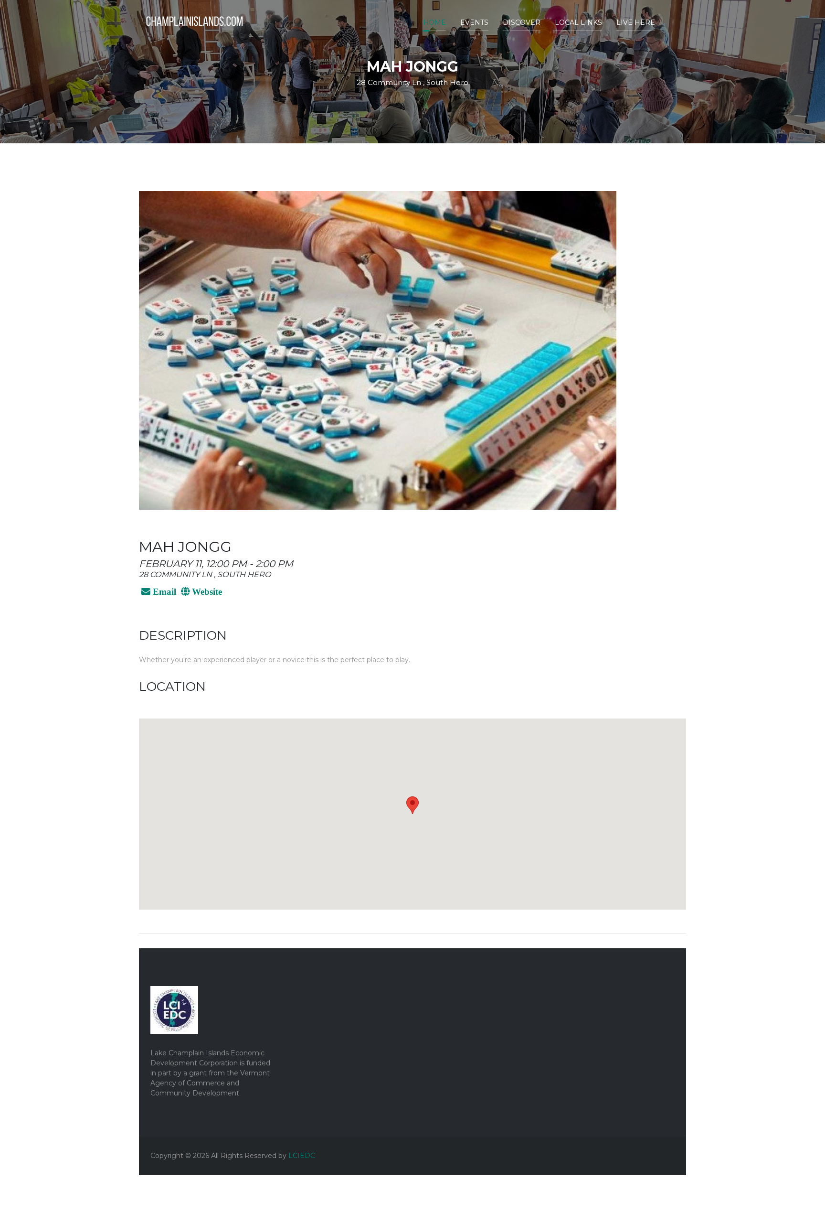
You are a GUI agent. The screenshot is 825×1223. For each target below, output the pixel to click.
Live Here (635, 22)
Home (434, 22)
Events (474, 22)
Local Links (578, 22)
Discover (521, 22)
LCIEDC (301, 1155)
